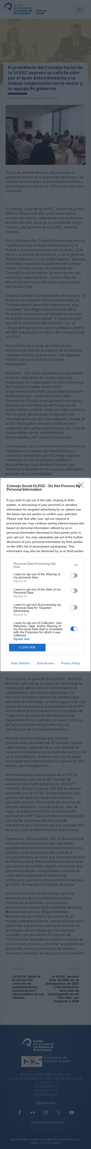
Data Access (45, 663)
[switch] (74, 575)
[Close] (82, 486)
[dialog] (45, 575)
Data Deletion (20, 663)
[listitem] (45, 565)
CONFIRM (27, 647)
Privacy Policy (70, 663)
